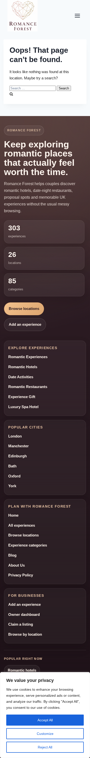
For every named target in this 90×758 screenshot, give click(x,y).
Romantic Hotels (22, 367)
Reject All (45, 747)
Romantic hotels (22, 670)
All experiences (21, 525)
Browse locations (24, 309)
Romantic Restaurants (27, 387)
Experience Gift (21, 397)
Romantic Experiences (28, 357)
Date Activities (20, 377)
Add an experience (25, 324)
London (15, 436)
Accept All (45, 720)
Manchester (18, 446)
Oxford (14, 476)
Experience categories (27, 545)
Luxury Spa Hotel (23, 407)
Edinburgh (17, 456)
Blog (12, 555)
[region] (45, 715)
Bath (12, 466)
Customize (45, 734)
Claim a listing (20, 624)
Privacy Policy (20, 575)
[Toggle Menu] (77, 16)
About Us (16, 565)
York (12, 486)
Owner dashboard (24, 615)
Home (13, 515)
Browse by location (25, 634)
